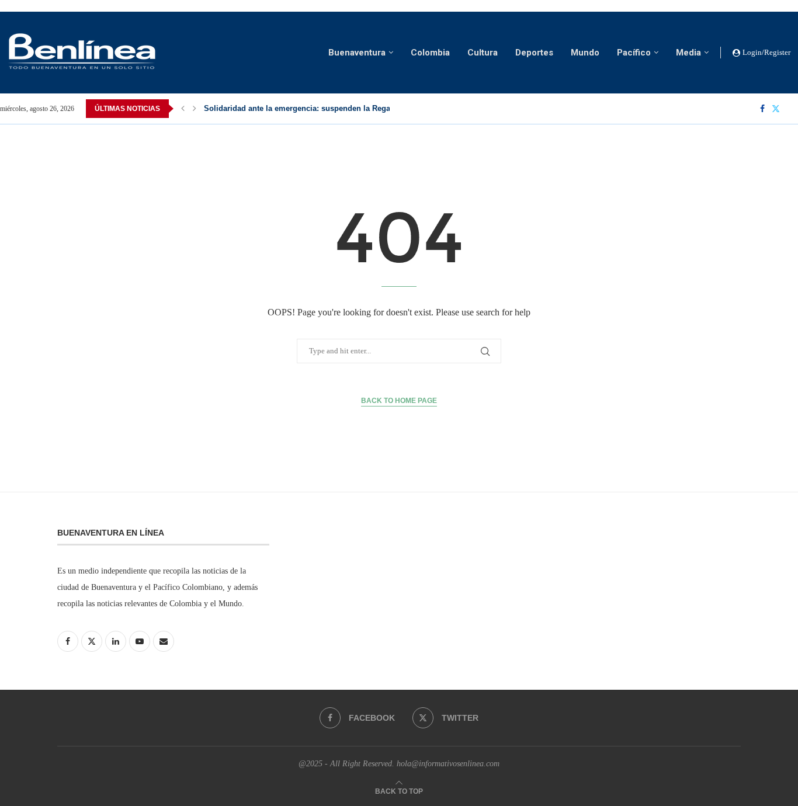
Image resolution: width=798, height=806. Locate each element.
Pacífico (634, 52)
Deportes (534, 52)
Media (688, 52)
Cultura (482, 52)
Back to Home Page (399, 401)
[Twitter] (775, 108)
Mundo (585, 52)
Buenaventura (357, 52)
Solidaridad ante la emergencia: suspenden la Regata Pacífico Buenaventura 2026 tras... (363, 108)
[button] (183, 108)
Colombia (430, 52)
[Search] (792, 108)
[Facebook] (762, 108)
